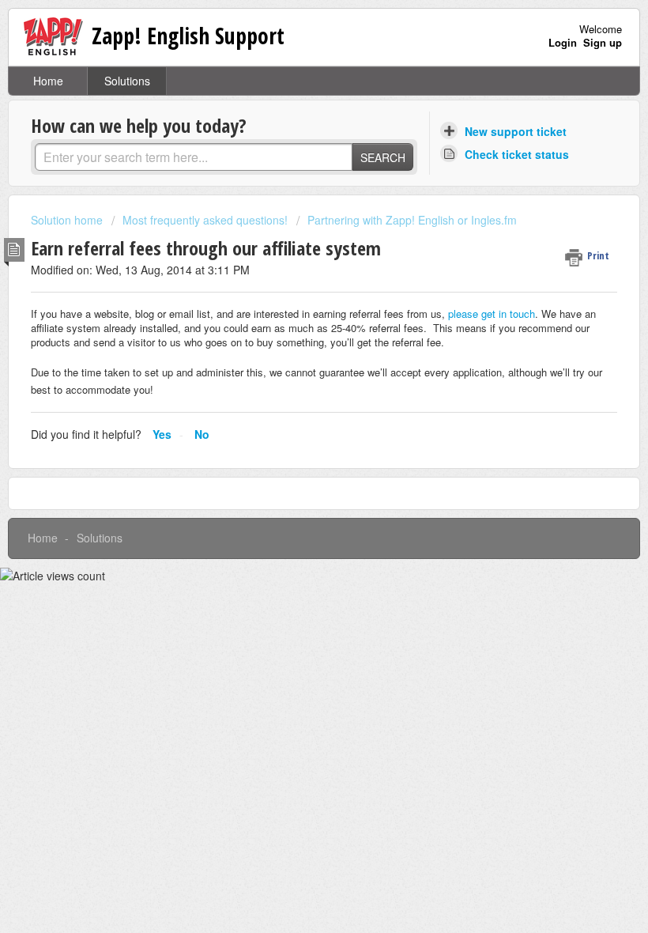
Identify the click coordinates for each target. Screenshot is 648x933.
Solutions (127, 81)
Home (48, 81)
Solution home (68, 220)
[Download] (294, 457)
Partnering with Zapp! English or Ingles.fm (412, 220)
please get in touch (491, 313)
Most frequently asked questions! (205, 220)
